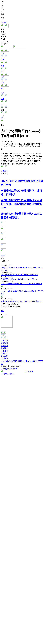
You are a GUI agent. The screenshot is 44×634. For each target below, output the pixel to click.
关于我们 (4, 341)
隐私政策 (4, 356)
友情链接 (4, 348)
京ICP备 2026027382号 (9, 369)
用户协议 (4, 353)
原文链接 (4, 171)
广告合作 (4, 351)
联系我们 (4, 343)
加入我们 (4, 346)
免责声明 (4, 359)
